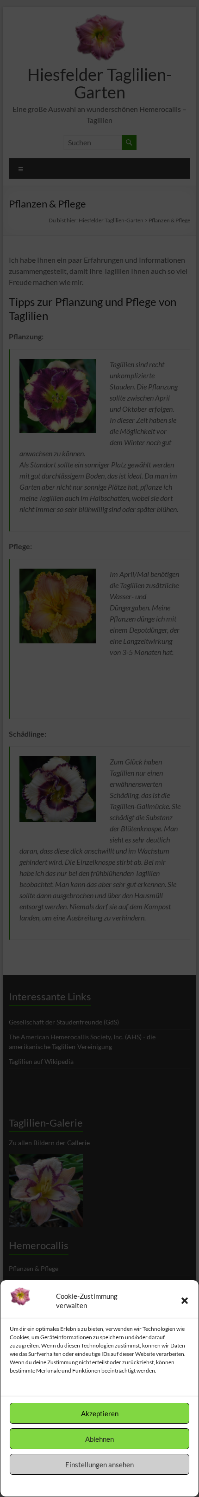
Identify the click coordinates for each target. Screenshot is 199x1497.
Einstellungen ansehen (99, 1464)
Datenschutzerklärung (107, 1484)
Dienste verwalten (36, 1387)
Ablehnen (99, 1439)
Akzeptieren (99, 1413)
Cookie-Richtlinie (54, 1484)
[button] (184, 1300)
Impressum (152, 1484)
